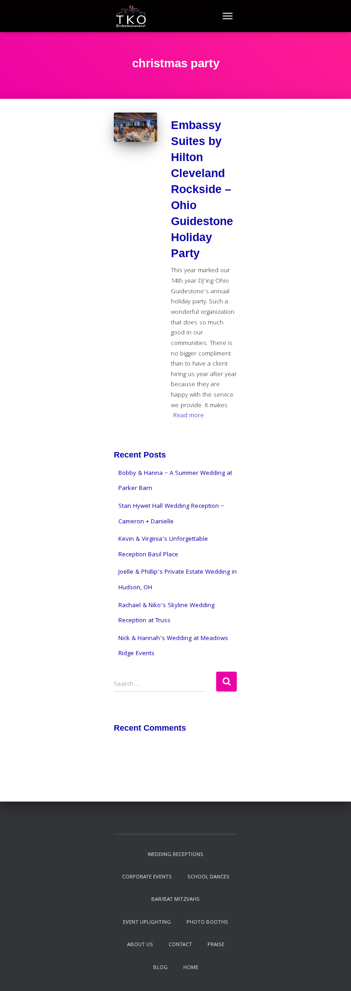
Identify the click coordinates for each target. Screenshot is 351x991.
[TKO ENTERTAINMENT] (134, 16)
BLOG (160, 968)
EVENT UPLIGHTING (147, 922)
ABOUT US (140, 945)
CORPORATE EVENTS (147, 877)
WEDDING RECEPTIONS (175, 855)
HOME (190, 968)
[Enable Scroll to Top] (333, 972)
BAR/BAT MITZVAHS (175, 899)
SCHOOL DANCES (208, 877)
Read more (188, 416)
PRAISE (215, 945)
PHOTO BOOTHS (207, 922)
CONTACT (180, 945)
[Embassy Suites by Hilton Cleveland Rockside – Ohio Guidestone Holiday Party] (135, 127)
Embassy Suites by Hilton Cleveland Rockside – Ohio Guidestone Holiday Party (202, 188)
